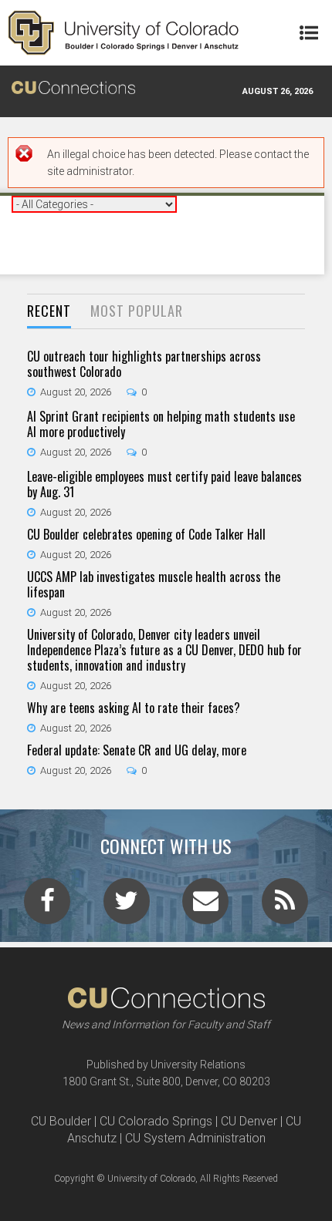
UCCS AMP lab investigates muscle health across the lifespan (153, 584)
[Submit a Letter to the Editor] (205, 906)
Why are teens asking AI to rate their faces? (133, 707)
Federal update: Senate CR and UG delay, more (136, 750)
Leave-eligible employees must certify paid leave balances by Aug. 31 (164, 484)
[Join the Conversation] (47, 906)
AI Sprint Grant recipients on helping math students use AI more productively (161, 424)
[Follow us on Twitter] (126, 906)
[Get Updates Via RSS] (285, 906)
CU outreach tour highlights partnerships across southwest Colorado (144, 364)
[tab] (49, 311)
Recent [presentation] (49, 311)
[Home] (123, 32)
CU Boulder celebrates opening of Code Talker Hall (146, 534)
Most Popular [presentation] (136, 311)
